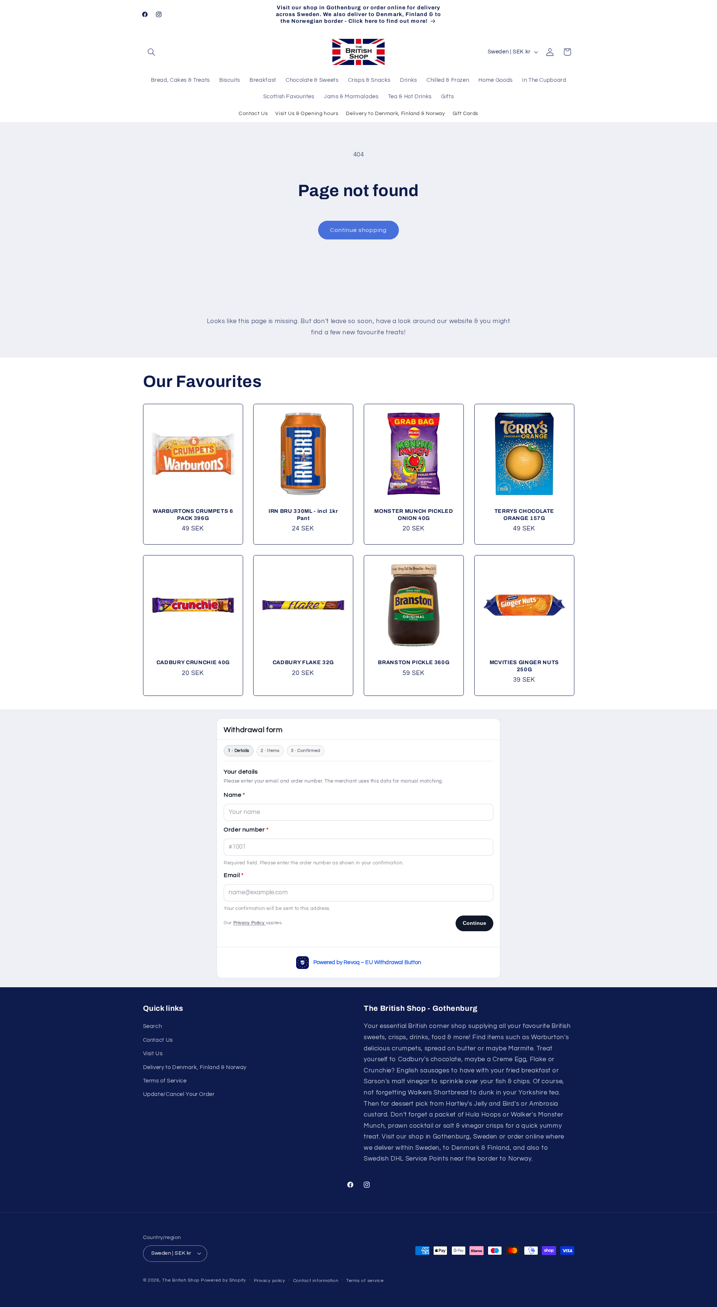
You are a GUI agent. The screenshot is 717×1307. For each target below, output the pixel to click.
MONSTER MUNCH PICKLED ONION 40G (413, 514)
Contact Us (253, 113)
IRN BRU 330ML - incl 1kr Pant (303, 514)
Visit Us (153, 1053)
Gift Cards (465, 113)
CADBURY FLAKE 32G (303, 662)
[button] (151, 52)
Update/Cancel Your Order (179, 1094)
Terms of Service (165, 1081)
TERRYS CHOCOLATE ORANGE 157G (524, 514)
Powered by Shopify (223, 1280)
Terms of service (365, 1281)
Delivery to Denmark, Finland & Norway (395, 113)
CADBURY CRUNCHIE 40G (192, 662)
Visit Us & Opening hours (306, 113)
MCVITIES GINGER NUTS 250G (524, 665)
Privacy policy (269, 1281)
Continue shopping (358, 230)
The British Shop (180, 1280)
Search (152, 1026)
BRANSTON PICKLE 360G (413, 662)
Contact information (316, 1281)
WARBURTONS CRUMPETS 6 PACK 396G (192, 514)
